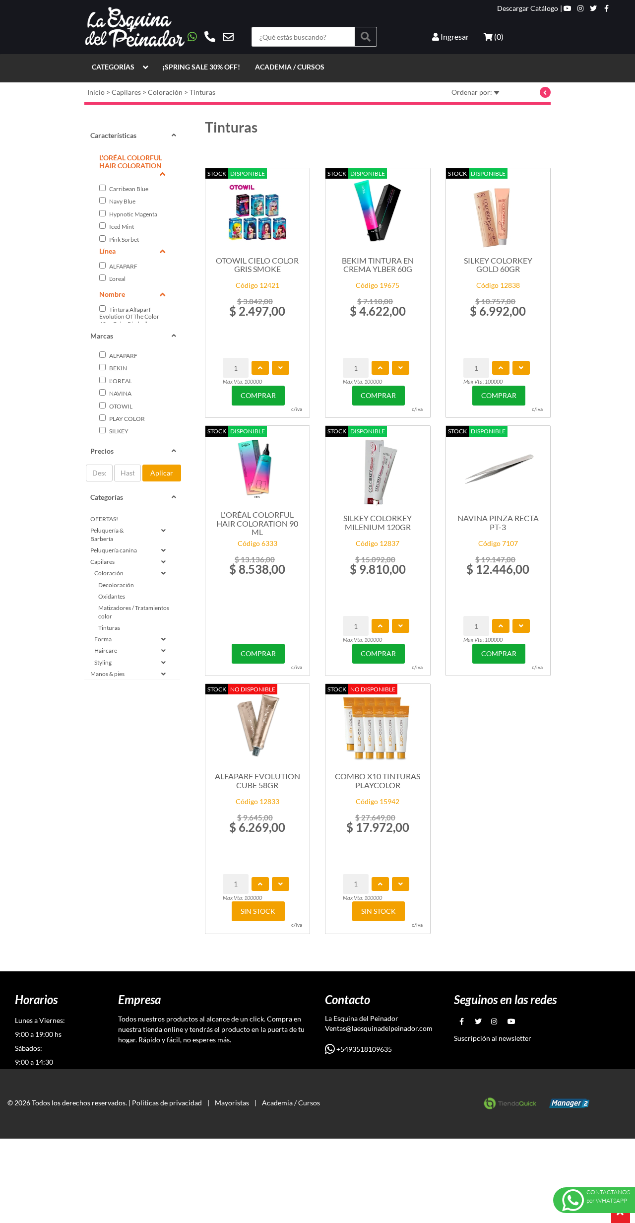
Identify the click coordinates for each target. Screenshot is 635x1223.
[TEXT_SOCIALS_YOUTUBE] (568, 8)
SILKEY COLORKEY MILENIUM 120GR (377, 522)
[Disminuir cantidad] (280, 368)
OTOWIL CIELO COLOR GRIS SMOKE (257, 264)
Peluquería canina (113, 550)
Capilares (126, 92)
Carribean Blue (128, 189)
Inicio (96, 92)
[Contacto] (211, 36)
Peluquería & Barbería (107, 535)
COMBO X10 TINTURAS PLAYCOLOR (377, 780)
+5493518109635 (363, 1049)
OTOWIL (120, 406)
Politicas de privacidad (167, 1102)
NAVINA (119, 393)
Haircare (105, 650)
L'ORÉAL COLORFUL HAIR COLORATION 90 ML (257, 522)
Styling (103, 662)
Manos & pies (107, 674)
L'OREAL (120, 381)
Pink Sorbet (123, 239)
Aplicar (161, 473)
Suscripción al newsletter (492, 1038)
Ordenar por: (472, 92)
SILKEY (118, 431)
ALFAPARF (122, 266)
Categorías (113, 67)
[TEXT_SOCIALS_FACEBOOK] (606, 8)
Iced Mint (121, 226)
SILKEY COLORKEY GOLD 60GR (498, 264)
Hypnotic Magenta (132, 214)
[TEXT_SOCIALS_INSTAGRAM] (580, 8)
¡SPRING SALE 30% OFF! (201, 67)
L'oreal (117, 278)
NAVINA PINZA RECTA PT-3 (498, 522)
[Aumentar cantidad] (260, 368)
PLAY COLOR (126, 418)
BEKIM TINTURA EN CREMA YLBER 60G (378, 264)
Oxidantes (111, 596)
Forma (103, 639)
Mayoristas (232, 1102)
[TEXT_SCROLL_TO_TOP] (620, 1213)
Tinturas (202, 92)
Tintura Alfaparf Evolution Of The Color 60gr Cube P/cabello (129, 317)
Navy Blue (121, 201)
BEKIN (117, 368)
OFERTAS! (104, 519)
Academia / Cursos (289, 67)
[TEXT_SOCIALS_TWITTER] (593, 8)
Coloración (165, 92)
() (498, 36)
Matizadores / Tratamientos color (133, 612)
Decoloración (116, 585)
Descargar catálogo (527, 8)
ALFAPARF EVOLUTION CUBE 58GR (257, 780)
